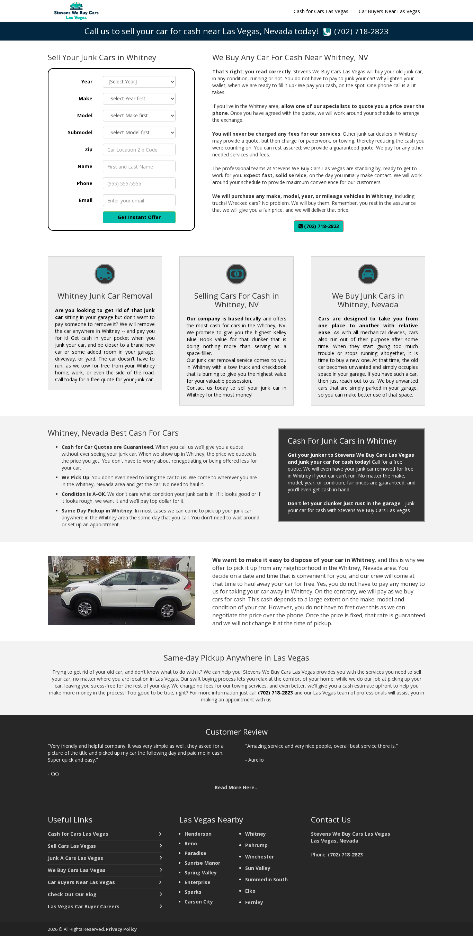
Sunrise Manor (202, 863)
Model (84, 115)
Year (86, 81)
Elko (250, 891)
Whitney (255, 833)
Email (85, 200)
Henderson (198, 833)
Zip (88, 149)
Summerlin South (266, 879)
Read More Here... (237, 787)
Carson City (199, 901)
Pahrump (256, 845)
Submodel (80, 132)
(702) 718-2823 (361, 31)
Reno (191, 843)
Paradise (195, 853)
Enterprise (198, 882)
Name (85, 166)
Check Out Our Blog (72, 894)
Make (85, 98)
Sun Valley (258, 868)
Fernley (254, 902)
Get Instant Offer (139, 217)
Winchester (260, 856)
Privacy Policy (121, 929)
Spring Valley (201, 872)
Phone (84, 183)
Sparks (194, 892)
